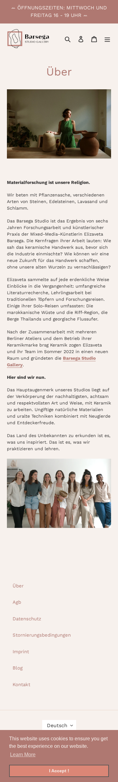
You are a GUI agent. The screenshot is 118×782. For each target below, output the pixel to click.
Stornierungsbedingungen (42, 635)
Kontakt (21, 684)
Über (18, 586)
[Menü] (107, 38)
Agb (17, 602)
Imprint (21, 651)
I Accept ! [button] (59, 770)
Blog (18, 668)
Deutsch (57, 725)
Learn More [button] (23, 754)
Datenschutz (27, 619)
